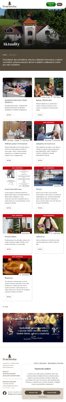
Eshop (5, 371)
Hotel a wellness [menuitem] (40, 363)
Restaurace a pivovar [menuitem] (55, 363)
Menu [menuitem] (59, 4)
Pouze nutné (51, 392)
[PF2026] (33, 327)
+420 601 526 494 (8, 384)
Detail (9, 115)
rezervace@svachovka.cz (10, 386)
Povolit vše (33, 392)
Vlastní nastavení (42, 397)
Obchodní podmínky (9, 374)
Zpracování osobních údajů (11, 376)
